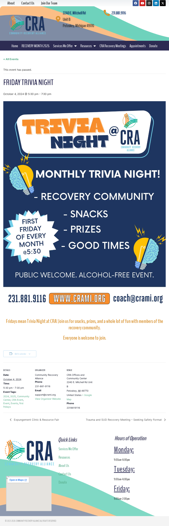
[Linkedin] (156, 3)
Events (14, 403)
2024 (6, 396)
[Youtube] (142, 3)
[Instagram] (149, 3)
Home (15, 46)
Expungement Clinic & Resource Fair (36, 419)
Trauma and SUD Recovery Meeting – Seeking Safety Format (124, 419)
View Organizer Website (48, 398)
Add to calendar (20, 353)
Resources (86, 46)
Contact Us (65, 474)
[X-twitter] (163, 3)
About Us (64, 465)
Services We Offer (63, 46)
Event (6, 403)
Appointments (138, 46)
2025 (13, 396)
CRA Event (17, 399)
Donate (153, 46)
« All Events (10, 59)
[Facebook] (136, 3)
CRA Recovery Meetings (113, 46)
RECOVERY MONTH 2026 (36, 46)
